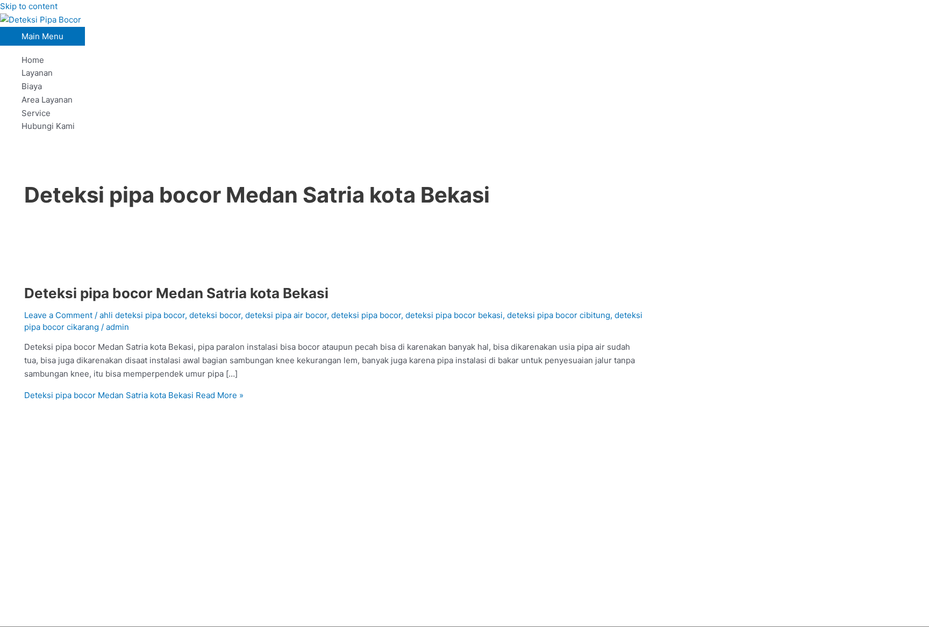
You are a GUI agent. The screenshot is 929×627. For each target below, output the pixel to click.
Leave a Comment (58, 315)
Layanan (37, 73)
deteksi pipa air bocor (286, 315)
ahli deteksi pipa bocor (142, 315)
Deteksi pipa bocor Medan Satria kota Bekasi (176, 293)
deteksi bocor (215, 315)
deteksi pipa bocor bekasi (454, 315)
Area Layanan (47, 100)
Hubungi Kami (48, 126)
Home (33, 60)
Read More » (134, 395)
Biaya (32, 86)
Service (36, 113)
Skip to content (29, 6)
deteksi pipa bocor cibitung (558, 315)
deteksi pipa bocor (366, 315)
